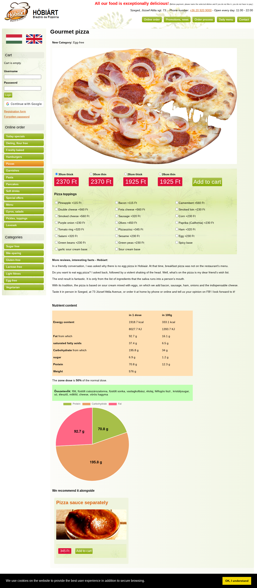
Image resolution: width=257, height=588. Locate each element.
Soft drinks (12, 191)
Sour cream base (129, 249)
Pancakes (12, 184)
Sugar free (12, 246)
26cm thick (134, 174)
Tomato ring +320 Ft (71, 229)
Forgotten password (17, 116)
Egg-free (11, 280)
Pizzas (10, 163)
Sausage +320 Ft (129, 216)
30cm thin (99, 174)
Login (8, 94)
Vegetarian (13, 287)
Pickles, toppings (16, 218)
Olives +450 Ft (127, 222)
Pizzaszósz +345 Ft (130, 229)
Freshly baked (15, 150)
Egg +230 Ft (186, 236)
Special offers (14, 197)
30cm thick (65, 174)
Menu (9, 204)
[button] (146, 581)
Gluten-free (13, 260)
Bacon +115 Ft (127, 202)
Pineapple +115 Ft (69, 202)
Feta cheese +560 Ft (131, 209)
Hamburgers (14, 156)
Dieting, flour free (17, 143)
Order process (204, 19)
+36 (192, 10)
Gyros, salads (14, 211)
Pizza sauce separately (82, 502)
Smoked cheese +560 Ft (73, 216)
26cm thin (168, 174)
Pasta (9, 177)
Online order (152, 19)
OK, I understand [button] (237, 580)
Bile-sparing (13, 253)
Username (11, 71)
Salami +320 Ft (68, 236)
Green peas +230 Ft (131, 242)
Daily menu (226, 19)
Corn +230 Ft (187, 216)
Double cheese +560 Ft (73, 209)
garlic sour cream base (72, 249)
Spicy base (186, 242)
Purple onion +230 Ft (71, 222)
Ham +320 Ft (187, 229)
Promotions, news (177, 19)
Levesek (11, 225)
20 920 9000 (203, 10)
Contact (244, 19)
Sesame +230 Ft (129, 236)
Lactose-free (14, 266)
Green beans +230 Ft (72, 242)
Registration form (15, 111)
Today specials (15, 136)
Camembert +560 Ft (191, 202)
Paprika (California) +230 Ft (196, 222)
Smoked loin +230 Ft (192, 209)
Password (10, 82)
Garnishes (12, 170)
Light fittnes (13, 273)
